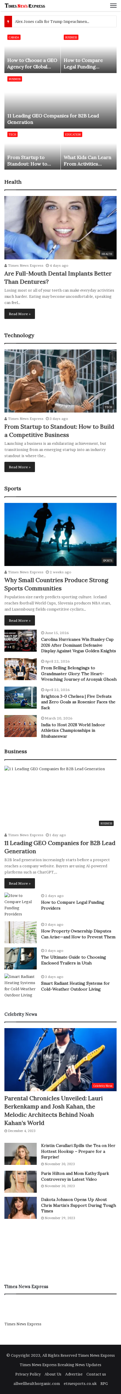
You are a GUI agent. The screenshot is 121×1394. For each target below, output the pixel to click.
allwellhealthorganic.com (37, 1383)
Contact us (96, 1374)
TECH (12, 134)
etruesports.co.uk (80, 1383)
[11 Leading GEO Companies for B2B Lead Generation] (60, 101)
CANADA (14, 37)
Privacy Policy (28, 1374)
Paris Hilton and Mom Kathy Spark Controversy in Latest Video (75, 1176)
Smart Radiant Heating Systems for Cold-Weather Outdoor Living (75, 986)
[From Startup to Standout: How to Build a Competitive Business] (32, 149)
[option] (60, 101)
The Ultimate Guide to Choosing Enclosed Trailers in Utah (73, 960)
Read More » (20, 314)
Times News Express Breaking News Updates (60, 1364)
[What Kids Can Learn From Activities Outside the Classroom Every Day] (89, 149)
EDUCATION (73, 134)
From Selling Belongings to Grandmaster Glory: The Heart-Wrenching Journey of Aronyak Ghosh (79, 673)
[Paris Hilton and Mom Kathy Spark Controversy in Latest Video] (20, 1182)
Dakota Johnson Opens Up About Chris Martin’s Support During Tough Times (78, 1205)
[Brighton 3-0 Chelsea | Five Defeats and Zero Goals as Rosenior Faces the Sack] (20, 698)
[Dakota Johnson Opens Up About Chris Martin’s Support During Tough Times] (20, 1208)
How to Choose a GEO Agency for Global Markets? (32, 66)
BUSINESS (15, 79)
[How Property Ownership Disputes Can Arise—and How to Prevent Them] (20, 932)
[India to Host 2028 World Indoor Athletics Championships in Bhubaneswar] (20, 726)
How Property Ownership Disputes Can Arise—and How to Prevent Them (78, 934)
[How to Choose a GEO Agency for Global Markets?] (32, 52)
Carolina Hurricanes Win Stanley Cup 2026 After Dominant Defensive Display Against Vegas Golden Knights (78, 645)
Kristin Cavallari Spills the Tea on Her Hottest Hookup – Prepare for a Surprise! (78, 1151)
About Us (53, 1374)
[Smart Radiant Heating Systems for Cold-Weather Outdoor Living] (20, 986)
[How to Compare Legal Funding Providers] (89, 52)
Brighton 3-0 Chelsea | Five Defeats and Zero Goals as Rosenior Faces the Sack (78, 702)
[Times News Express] (25, 5)
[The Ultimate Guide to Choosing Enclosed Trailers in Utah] (20, 958)
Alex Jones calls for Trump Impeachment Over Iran (61, 21)
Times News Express (25, 265)
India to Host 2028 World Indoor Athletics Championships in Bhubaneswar (73, 730)
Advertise (74, 1374)
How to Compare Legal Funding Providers (83, 66)
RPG (104, 1383)
